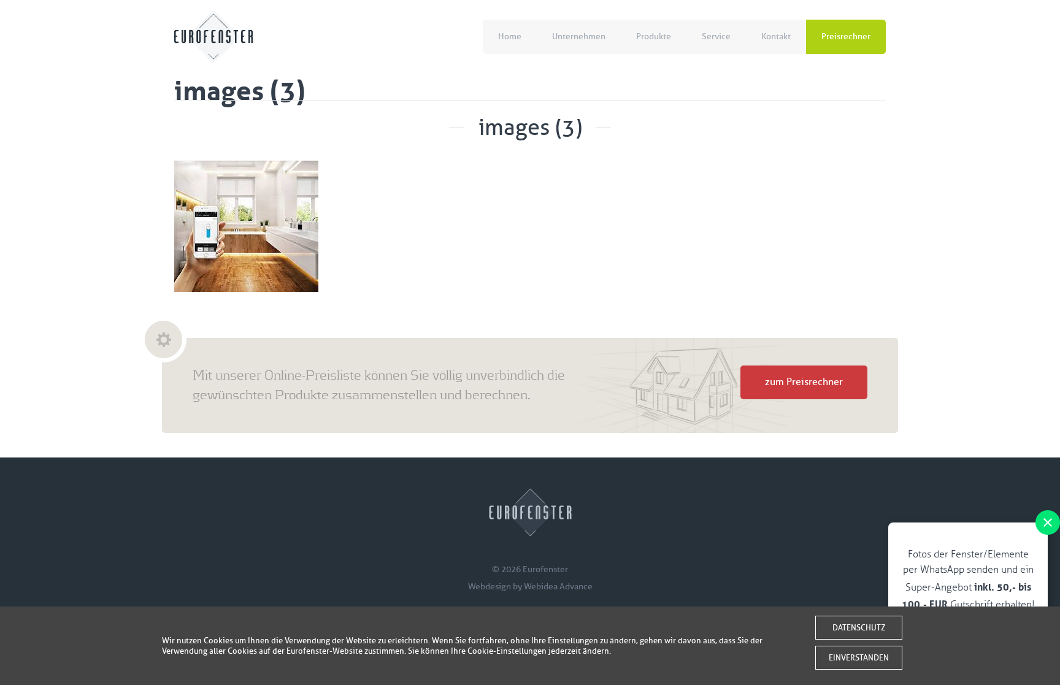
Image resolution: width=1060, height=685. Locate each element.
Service (716, 36)
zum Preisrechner (804, 382)
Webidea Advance (558, 586)
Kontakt (776, 36)
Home (509, 36)
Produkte (653, 36)
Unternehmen (578, 36)
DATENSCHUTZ (858, 627)
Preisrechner (845, 36)
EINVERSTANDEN (859, 657)
